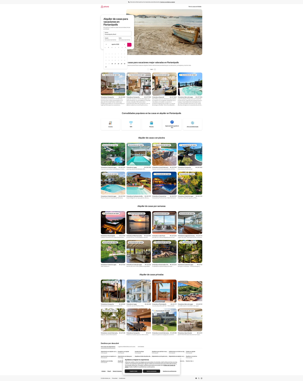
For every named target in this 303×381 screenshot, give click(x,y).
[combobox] (117, 34)
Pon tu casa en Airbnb (195, 6)
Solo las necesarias (151, 371)
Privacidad (114, 378)
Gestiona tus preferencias (169, 371)
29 (121, 63)
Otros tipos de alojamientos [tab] (108, 346)
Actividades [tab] (141, 346)
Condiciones (122, 378)
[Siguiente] (155, 69)
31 (106, 67)
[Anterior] (148, 69)
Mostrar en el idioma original (167, 2)
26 (112, 63)
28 (118, 63)
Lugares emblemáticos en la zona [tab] (126, 346)
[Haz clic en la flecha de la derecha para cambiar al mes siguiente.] (124, 44)
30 (124, 63)
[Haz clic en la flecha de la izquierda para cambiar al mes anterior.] (106, 44)
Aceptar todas (133, 371)
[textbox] (110, 40)
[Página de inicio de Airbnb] (105, 6)
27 (115, 63)
